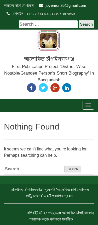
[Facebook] (31, 87)
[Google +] (55, 87)
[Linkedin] (66, 87)
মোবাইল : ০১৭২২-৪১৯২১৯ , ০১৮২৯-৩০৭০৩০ (43, 13)
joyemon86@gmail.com (66, 5)
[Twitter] (43, 87)
